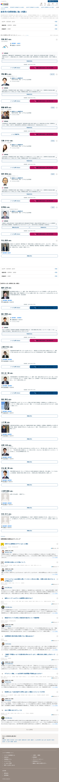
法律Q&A (6, 757)
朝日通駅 (5, 481)
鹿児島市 (10, 300)
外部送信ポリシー (37, 761)
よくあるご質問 (8, 763)
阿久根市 (12, 739)
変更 (56, 21)
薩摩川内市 (24, 739)
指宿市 (19, 739)
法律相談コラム (8, 759)
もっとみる (29, 729)
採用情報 (6, 775)
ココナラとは (7, 761)
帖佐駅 (13, 45)
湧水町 (15, 741)
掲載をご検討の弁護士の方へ (40, 763)
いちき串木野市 (37, 739)
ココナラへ (4, 1)
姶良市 (18, 43)
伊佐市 (52, 739)
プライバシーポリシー (38, 759)
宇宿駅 (4, 527)
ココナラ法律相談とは (9, 755)
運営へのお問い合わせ (9, 765)
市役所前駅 (5, 361)
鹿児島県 (14, 43)
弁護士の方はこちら (53, 1)
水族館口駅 (5, 302)
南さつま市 (44, 739)
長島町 (11, 741)
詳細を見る (29, 255)
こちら (27, 35)
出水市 (16, 739)
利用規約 (35, 757)
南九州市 (49, 739)
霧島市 (32, 739)
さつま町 (8, 741)
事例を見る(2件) (15, 227)
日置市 (28, 739)
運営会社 (6, 773)
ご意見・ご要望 (36, 755)
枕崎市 (8, 739)
